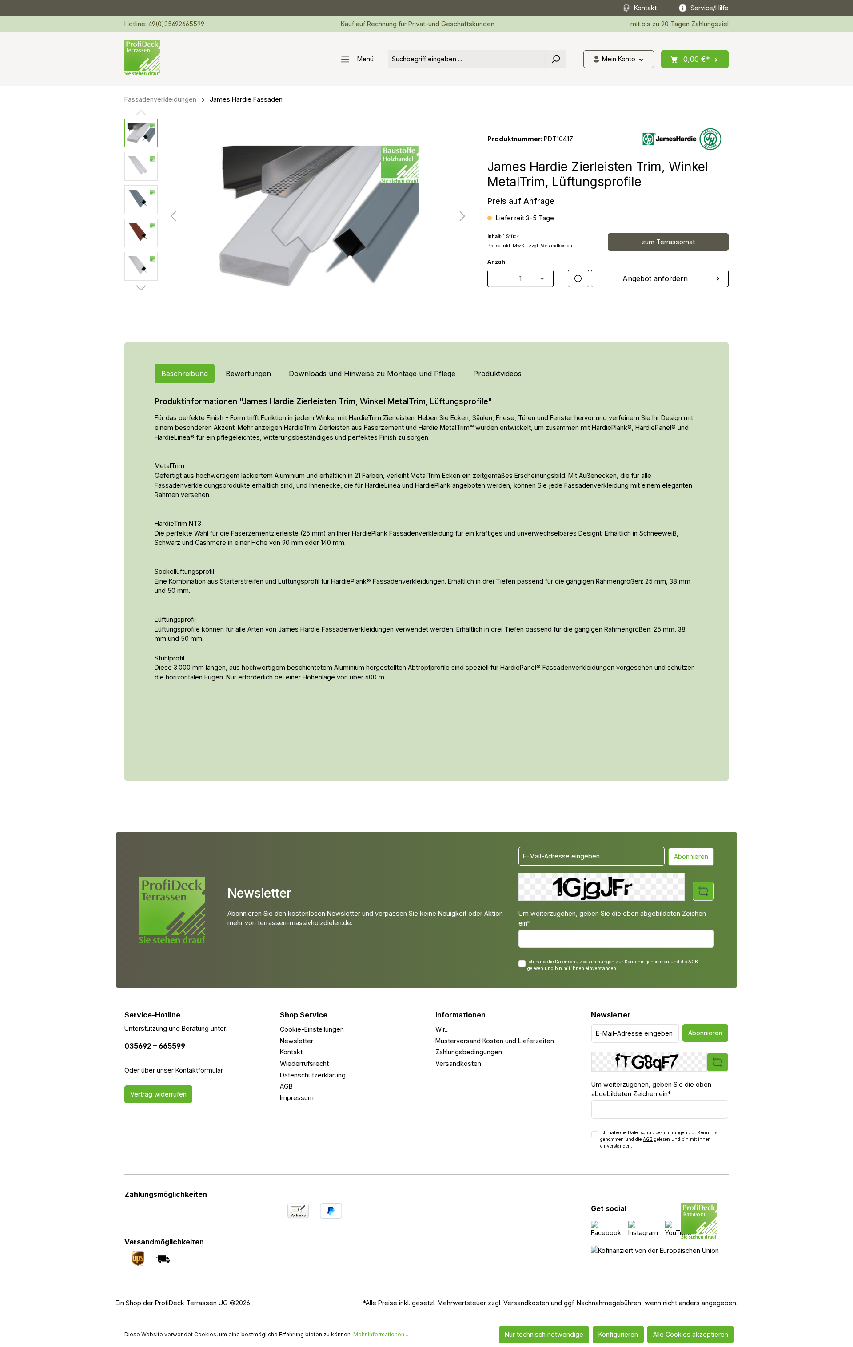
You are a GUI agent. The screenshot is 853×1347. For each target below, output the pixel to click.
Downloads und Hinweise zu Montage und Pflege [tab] (372, 373)
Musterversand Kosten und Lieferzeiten (494, 1041)
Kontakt (291, 1052)
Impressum (297, 1097)
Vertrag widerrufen (158, 1094)
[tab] (185, 373)
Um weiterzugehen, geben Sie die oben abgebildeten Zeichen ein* (612, 918)
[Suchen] (555, 59)
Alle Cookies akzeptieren (690, 1334)
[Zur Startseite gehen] (142, 57)
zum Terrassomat (668, 242)
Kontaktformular (199, 1070)
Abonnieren (691, 856)
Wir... (442, 1029)
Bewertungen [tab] (248, 373)
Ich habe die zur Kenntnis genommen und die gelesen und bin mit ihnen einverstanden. (612, 965)
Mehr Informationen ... (381, 1334)
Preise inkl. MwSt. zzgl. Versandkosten (529, 246)
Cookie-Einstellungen (312, 1029)
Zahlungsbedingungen (468, 1052)
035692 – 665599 (154, 1045)
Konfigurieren (618, 1334)
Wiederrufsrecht (304, 1063)
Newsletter (296, 1041)
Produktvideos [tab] (497, 373)
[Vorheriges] (173, 216)
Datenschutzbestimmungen (584, 961)
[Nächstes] (462, 216)
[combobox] (467, 59)
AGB (693, 961)
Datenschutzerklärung (313, 1075)
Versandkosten (458, 1063)
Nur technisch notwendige (544, 1334)
